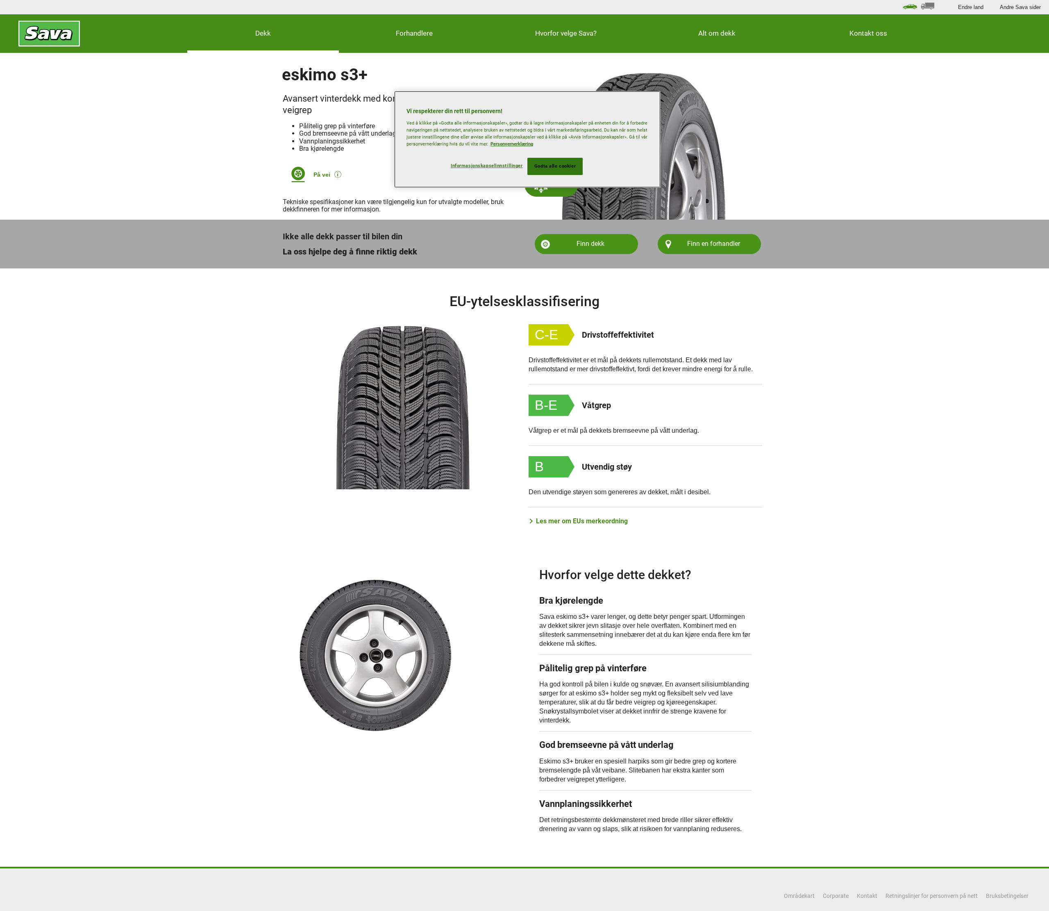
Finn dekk (590, 244)
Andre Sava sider (1020, 7)
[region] (527, 139)
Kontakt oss (868, 33)
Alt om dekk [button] (717, 33)
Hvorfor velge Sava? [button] (566, 33)
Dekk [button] (263, 33)
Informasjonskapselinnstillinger (487, 165)
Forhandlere (414, 33)
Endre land (970, 7)
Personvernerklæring (511, 144)
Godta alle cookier (555, 166)
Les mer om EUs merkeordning (582, 521)
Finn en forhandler (713, 244)
